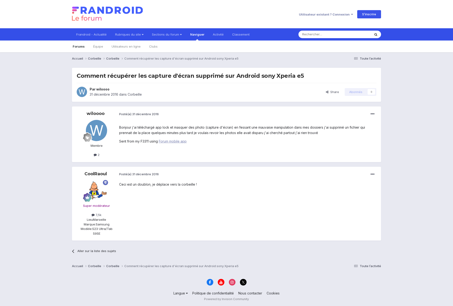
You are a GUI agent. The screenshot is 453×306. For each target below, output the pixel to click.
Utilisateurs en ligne (126, 46)
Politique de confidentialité (213, 293)
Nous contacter (250, 293)
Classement (241, 34)
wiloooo (102, 89)
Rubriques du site (128, 34)
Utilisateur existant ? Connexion (325, 14)
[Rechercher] (376, 34)
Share (333, 92)
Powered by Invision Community (226, 299)
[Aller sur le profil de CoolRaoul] (96, 190)
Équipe (98, 46)
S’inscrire (369, 14)
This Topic (356, 34)
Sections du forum (166, 34)
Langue (179, 293)
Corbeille (135, 94)
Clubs (153, 46)
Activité (218, 34)
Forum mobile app (173, 141)
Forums (79, 46)
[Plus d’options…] (372, 114)
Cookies (273, 293)
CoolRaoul (95, 173)
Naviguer (197, 34)
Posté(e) (139, 114)
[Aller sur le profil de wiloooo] (82, 92)
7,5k (98, 215)
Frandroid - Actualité (91, 34)
